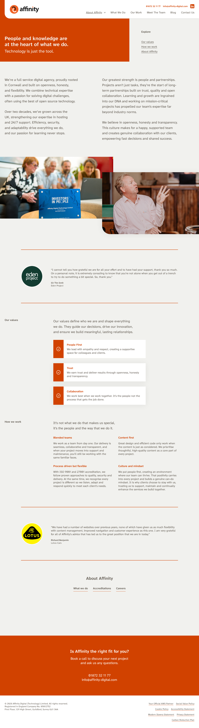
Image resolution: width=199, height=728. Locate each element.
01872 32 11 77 (153, 6)
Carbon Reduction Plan (183, 720)
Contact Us (187, 12)
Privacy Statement (185, 714)
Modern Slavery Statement (161, 714)
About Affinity (94, 12)
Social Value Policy (185, 703)
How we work (149, 47)
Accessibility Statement (182, 709)
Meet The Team (156, 12)
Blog (173, 12)
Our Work (136, 12)
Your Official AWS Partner (161, 703)
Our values (147, 42)
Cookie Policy (161, 709)
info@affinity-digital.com (175, 6)
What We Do (118, 12)
